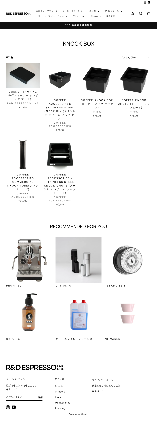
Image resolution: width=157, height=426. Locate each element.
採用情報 (110, 16)
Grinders (60, 391)
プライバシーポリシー (104, 380)
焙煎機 (93, 11)
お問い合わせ (95, 16)
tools (58, 397)
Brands (59, 386)
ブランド (77, 16)
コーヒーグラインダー (74, 11)
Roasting (60, 408)
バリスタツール (112, 11)
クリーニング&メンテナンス (50, 16)
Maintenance (62, 402)
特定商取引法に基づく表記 (106, 385)
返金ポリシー (99, 391)
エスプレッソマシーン (47, 11)
